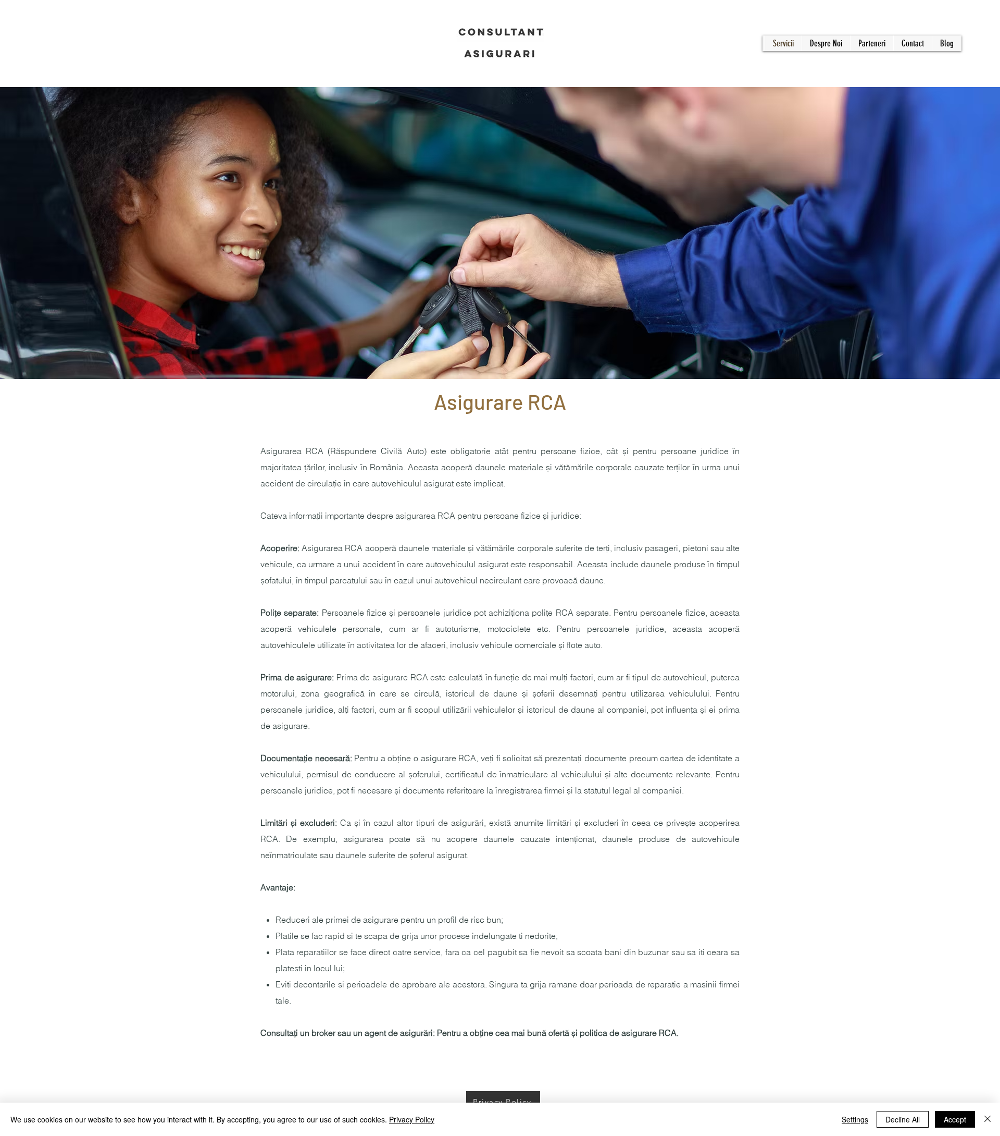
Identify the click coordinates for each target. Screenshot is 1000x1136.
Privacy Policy (411, 1119)
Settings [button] (855, 1119)
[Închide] (987, 1119)
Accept (955, 1119)
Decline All (902, 1119)
